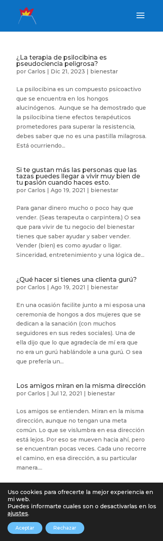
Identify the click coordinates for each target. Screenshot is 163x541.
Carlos (36, 71)
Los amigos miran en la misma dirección (81, 385)
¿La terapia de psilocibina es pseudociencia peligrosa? (61, 60)
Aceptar (24, 528)
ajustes (18, 513)
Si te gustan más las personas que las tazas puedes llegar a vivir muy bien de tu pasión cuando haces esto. (78, 176)
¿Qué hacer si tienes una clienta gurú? (76, 279)
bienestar (104, 71)
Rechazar (64, 528)
